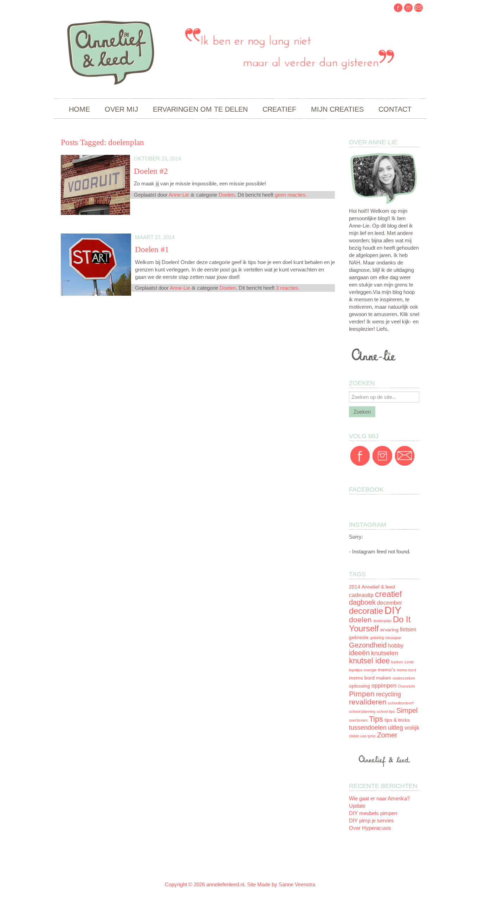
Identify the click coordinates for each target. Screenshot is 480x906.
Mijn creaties (337, 109)
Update (357, 806)
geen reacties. (291, 195)
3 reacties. (288, 288)
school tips (386, 711)
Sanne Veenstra (297, 884)
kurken (397, 662)
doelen (360, 620)
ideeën (359, 653)
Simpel (406, 710)
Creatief (279, 109)
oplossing (359, 686)
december (389, 603)
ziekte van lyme (362, 736)
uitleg (395, 727)
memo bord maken (370, 678)
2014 (354, 587)
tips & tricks (397, 720)
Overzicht (406, 686)
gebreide (359, 637)
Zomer (387, 735)
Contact (394, 109)
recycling (388, 694)
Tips (376, 719)
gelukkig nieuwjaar (385, 638)
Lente (409, 662)
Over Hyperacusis (370, 828)
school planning (362, 711)
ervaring (389, 629)
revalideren (368, 702)
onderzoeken (404, 678)
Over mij (121, 109)
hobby (395, 646)
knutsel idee (369, 660)
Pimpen (362, 694)
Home (79, 109)
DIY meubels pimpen (373, 813)
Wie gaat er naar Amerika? (379, 798)
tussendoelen (368, 727)
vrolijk (411, 728)
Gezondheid (368, 645)
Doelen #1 (152, 249)
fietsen (408, 629)
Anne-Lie (179, 195)
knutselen (384, 653)
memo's (386, 669)
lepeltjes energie (362, 670)
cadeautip (361, 595)
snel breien (358, 720)
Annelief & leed (378, 587)
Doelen (227, 195)
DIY (392, 610)
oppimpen (383, 686)
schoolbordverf (401, 703)
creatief (388, 594)
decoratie (366, 611)
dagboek (362, 602)
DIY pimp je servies (371, 820)
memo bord (406, 670)
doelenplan (382, 621)
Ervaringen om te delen (200, 109)
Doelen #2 (151, 171)
